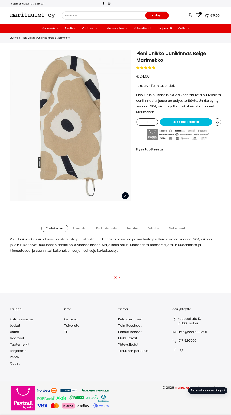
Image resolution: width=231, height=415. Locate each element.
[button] (146, 67)
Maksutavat (177, 228)
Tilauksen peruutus (133, 351)
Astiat (14, 332)
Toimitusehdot (162, 85)
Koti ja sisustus (22, 319)
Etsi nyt (157, 15)
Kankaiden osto (106, 228)
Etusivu (14, 37)
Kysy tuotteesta (149, 149)
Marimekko (49, 28)
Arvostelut (80, 228)
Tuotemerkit (19, 344)
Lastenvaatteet (114, 28)
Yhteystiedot (143, 28)
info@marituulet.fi (19, 3)
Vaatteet (88, 28)
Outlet (182, 28)
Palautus (154, 228)
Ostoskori (71, 319)
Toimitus (132, 228)
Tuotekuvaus (54, 228)
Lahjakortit (18, 351)
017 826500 (37, 3)
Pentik (69, 28)
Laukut (15, 325)
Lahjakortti (165, 28)
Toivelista (71, 325)
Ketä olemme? (129, 319)
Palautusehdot (130, 332)
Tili (66, 332)
